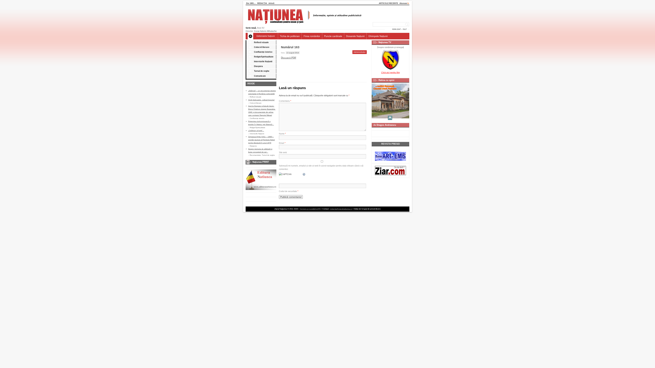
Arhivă (271, 3)
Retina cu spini (386, 80)
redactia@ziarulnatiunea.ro (341, 209)
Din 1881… (251, 3)
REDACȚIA (262, 3)
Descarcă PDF (288, 57)
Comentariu (285, 101)
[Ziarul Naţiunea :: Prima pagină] (304, 25)
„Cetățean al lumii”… (256, 131)
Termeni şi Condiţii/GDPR (310, 209)
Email (282, 143)
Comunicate (260, 76)
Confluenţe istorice (263, 52)
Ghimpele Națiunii (378, 36)
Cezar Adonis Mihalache (265, 31)
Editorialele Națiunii (266, 36)
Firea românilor (312, 36)
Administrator (359, 52)
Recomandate (255, 155)
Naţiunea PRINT (260, 162)
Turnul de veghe (261, 71)
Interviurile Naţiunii (263, 61)
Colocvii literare (261, 47)
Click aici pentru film (390, 72)
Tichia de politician (290, 36)
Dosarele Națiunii (355, 36)
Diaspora (258, 66)
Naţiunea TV (385, 42)
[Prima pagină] (250, 36)
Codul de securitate (288, 191)
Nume (282, 134)
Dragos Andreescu (386, 125)
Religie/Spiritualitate (263, 57)
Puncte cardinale (333, 36)
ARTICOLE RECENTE (388, 3)
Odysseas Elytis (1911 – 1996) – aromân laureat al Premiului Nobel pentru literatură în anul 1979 (261, 140)
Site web (283, 152)
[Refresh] (304, 174)
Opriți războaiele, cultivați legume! (261, 100)
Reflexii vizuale (261, 42)
